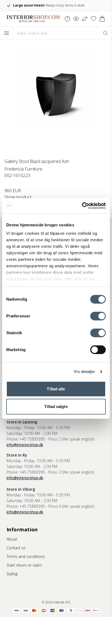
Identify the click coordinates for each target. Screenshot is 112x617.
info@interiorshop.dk (25, 444)
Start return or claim (24, 565)
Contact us (16, 547)
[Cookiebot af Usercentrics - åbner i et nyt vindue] (82, 205)
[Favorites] (93, 18)
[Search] (105, 33)
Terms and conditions (26, 556)
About (12, 539)
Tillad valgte (55, 406)
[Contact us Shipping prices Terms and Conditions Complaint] (67, 18)
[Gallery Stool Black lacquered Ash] (56, 102)
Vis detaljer (84, 371)
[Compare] (85, 18)
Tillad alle (56, 389)
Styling (12, 573)
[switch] (98, 316)
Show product (18, 197)
